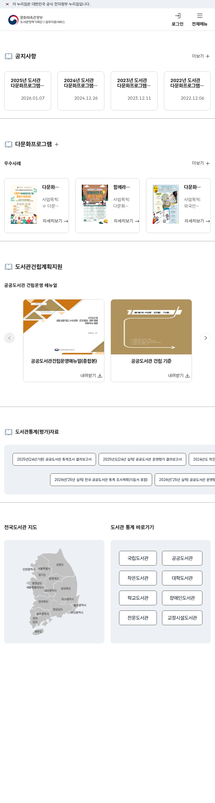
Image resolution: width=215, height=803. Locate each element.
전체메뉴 (200, 24)
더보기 (198, 56)
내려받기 (88, 375)
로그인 (178, 24)
